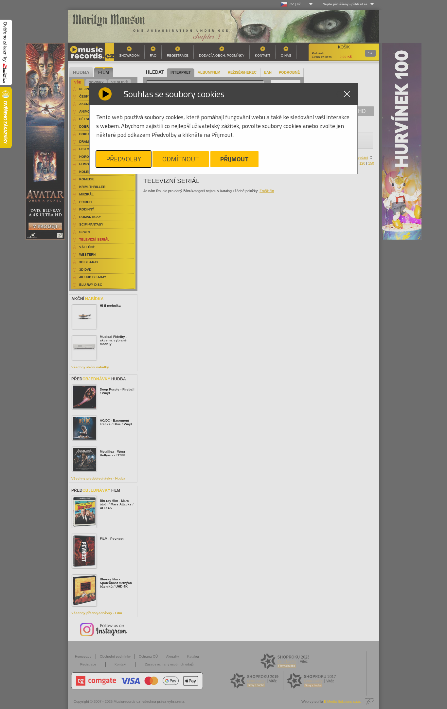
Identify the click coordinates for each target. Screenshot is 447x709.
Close (347, 94)
